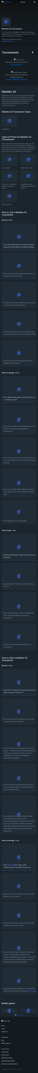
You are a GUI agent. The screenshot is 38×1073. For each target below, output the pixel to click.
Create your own (7, 41)
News (2, 1040)
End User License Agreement (9, 1064)
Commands (4, 1037)
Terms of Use (5, 1049)
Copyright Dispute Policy (8, 1061)
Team (3, 1028)
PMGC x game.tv (6, 1043)
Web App (10, 865)
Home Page (31, 991)
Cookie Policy (5, 1052)
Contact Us (4, 1031)
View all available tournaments (16, 79)
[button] (15, 1015)
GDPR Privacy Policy (6, 1058)
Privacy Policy (5, 1055)
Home (3, 1025)
